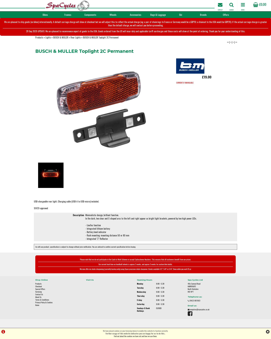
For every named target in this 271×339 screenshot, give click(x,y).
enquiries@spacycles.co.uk (199, 309)
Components (90, 14)
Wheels (113, 14)
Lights (48, 37)
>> (236, 42)
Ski (180, 14)
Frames (67, 14)
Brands (203, 14)
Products (39, 37)
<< (228, 42)
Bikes (45, 14)
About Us (38, 297)
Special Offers (40, 289)
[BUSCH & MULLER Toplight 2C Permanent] (101, 109)
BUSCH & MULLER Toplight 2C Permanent (101, 37)
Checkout (38, 286)
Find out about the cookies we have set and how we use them (135, 336)
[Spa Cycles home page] (68, 5)
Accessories (135, 14)
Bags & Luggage (158, 14)
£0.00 (262, 4)
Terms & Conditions (42, 299)
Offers (226, 14)
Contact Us (39, 294)
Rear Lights (76, 37)
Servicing (38, 291)
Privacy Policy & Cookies (44, 302)
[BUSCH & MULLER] (190, 72)
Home (37, 305)
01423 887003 (195, 300)
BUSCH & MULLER (60, 37)
